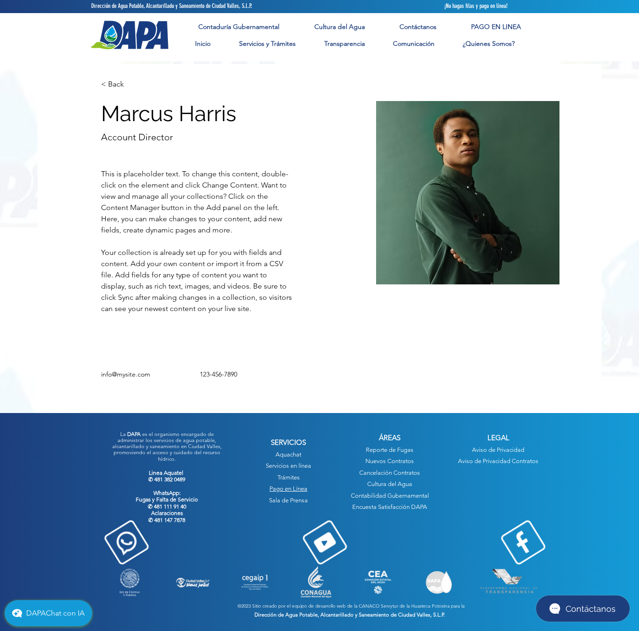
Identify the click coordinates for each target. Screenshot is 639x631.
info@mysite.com (125, 374)
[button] (267, 44)
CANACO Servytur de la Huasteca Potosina (404, 606)
